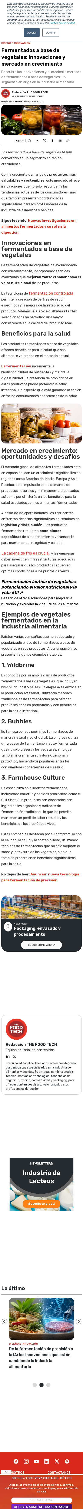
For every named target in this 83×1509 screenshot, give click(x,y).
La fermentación (16, 366)
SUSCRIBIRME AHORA (41, 944)
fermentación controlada (51, 293)
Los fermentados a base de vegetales (31, 152)
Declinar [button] (51, 32)
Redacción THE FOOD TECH (30, 92)
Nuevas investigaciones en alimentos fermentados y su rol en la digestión (38, 226)
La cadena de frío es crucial (25, 553)
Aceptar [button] (31, 32)
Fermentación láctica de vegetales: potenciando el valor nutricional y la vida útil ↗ (39, 587)
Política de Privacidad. (62, 23)
